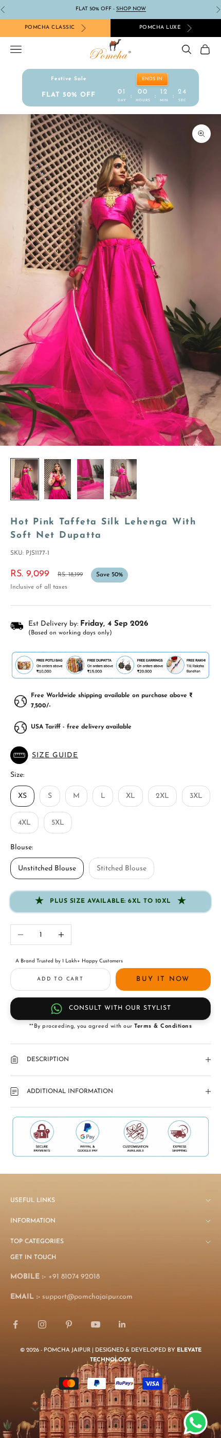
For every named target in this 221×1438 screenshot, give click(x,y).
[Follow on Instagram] (42, 1324)
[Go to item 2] (57, 479)
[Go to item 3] (90, 479)
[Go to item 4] (123, 479)
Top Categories (37, 1242)
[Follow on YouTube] (95, 1324)
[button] (110, 755)
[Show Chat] (198, 1422)
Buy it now (163, 979)
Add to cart (60, 979)
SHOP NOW (131, 9)
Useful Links (32, 1200)
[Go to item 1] (24, 479)
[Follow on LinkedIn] (122, 1324)
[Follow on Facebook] (15, 1324)
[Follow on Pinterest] (69, 1324)
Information (33, 1221)
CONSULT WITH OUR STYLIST (120, 1008)
